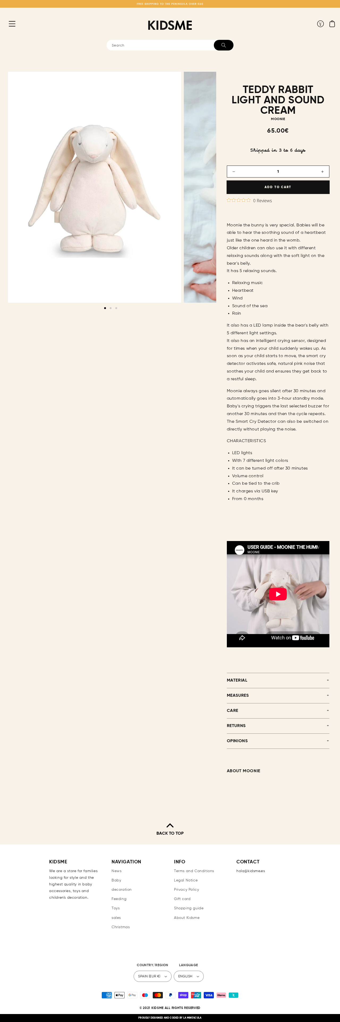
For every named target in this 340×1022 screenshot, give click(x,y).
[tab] (105, 308)
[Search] (223, 45)
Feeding (119, 899)
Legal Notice (186, 880)
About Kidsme (186, 918)
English (185, 976)
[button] (8, 23)
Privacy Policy (186, 890)
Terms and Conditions (194, 871)
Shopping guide (188, 908)
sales (116, 918)
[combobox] (170, 45)
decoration (122, 890)
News (116, 871)
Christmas (121, 927)
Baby (116, 880)
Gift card (182, 899)
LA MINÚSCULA (192, 1018)
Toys (116, 908)
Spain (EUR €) (149, 976)
